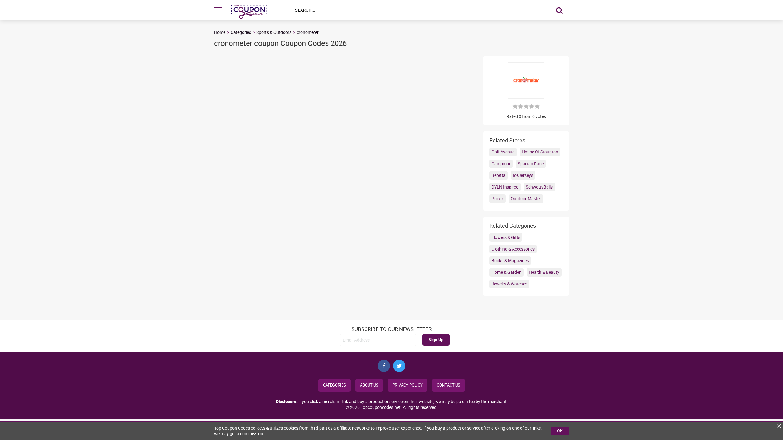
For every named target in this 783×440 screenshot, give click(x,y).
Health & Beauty (544, 272)
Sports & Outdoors (273, 32)
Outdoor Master (526, 198)
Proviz (497, 198)
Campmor (501, 164)
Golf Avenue (503, 152)
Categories (241, 32)
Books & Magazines (510, 260)
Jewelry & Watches (509, 284)
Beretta (499, 175)
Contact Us (448, 385)
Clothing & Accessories (513, 249)
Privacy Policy (407, 385)
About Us (369, 385)
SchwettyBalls (539, 187)
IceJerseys (523, 175)
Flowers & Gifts (506, 237)
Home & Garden (506, 272)
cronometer (308, 32)
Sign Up (436, 340)
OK (560, 431)
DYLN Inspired (505, 187)
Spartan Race (531, 164)
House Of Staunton (540, 152)
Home (219, 32)
